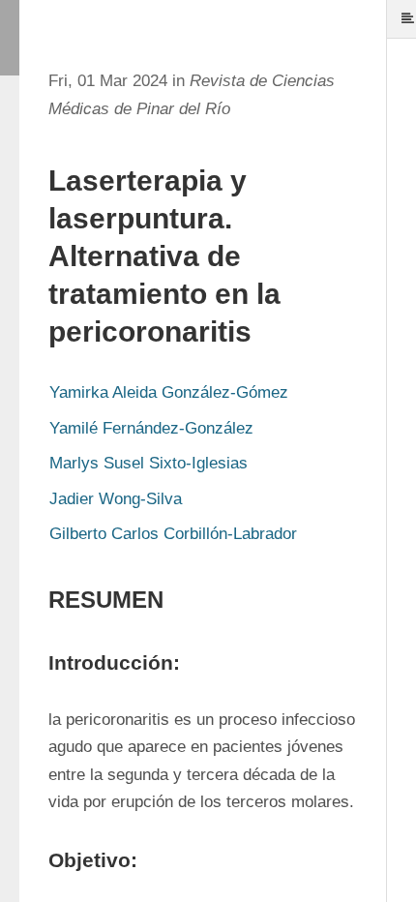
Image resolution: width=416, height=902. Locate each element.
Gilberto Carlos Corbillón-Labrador (173, 534)
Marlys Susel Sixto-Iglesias (148, 463)
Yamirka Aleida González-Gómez (168, 392)
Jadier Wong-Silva (115, 499)
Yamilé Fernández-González (151, 428)
